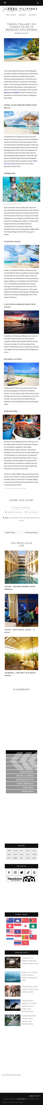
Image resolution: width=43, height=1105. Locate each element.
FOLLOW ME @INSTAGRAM (10, 1075)
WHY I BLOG (11, 15)
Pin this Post (33, 512)
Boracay (26, 518)
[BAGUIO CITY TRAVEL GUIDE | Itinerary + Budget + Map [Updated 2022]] (13, 982)
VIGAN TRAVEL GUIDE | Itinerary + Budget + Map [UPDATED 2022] (30, 989)
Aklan (21, 518)
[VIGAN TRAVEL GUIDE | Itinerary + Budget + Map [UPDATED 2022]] (13, 996)
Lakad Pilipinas (21, 1099)
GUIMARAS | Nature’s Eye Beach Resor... (20, 674)
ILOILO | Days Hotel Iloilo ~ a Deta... (20, 631)
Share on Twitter (15, 512)
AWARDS (22, 15)
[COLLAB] (12, 518)
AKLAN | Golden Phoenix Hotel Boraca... (20, 587)
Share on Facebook (22, 507)
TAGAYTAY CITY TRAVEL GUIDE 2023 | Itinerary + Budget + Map (30, 960)
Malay (32, 518)
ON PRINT (33, 15)
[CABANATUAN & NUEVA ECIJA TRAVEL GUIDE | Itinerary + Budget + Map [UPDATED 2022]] (13, 1010)
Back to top (34, 1096)
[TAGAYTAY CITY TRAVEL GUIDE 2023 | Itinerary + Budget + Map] (13, 967)
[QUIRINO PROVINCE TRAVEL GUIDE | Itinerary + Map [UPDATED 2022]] (13, 1025)
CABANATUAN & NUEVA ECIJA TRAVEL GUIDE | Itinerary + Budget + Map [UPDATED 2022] (29, 1006)
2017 (17, 518)
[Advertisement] (23, 20)
